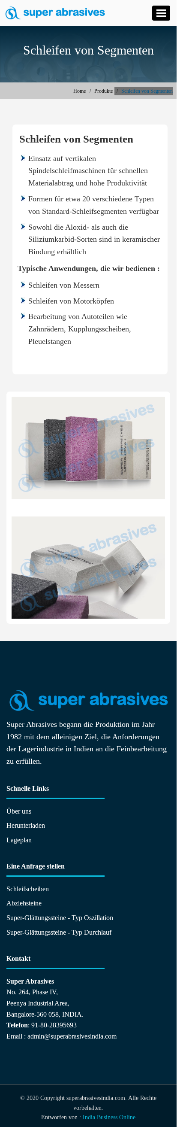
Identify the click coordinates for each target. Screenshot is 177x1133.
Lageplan (19, 840)
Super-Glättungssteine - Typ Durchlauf (58, 932)
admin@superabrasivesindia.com (72, 1036)
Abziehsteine (24, 903)
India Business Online (109, 1117)
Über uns (18, 811)
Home (79, 91)
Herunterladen (25, 825)
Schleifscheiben (27, 889)
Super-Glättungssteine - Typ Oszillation (59, 917)
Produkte (103, 91)
